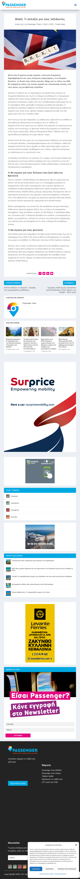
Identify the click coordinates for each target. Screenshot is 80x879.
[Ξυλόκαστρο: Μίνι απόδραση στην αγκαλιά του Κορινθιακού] (8, 561)
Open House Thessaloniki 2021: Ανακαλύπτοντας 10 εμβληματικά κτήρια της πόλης (66, 343)
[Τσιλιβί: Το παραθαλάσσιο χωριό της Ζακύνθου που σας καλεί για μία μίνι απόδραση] (8, 577)
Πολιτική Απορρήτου (60, 874)
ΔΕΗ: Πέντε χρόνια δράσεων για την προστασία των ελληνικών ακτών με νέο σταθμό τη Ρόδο (42, 569)
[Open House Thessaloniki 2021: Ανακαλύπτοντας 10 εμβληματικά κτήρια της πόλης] (66, 331)
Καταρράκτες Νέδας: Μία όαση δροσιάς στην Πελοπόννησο (32, 584)
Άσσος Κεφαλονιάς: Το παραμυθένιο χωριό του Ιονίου (31, 592)
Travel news (60, 24)
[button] (76, 845)
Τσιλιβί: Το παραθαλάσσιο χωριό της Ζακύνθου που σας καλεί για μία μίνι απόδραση (42, 576)
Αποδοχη (36, 869)
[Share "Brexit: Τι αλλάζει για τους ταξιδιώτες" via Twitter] (44, 273)
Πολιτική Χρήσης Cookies (47, 874)
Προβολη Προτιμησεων (67, 869)
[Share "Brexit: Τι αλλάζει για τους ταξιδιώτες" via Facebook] (40, 273)
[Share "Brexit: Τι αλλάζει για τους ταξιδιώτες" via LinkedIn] (48, 273)
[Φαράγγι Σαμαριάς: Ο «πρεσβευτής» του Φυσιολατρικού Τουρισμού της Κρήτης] (14, 331)
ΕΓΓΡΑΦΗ (18, 735)
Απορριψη (49, 869)
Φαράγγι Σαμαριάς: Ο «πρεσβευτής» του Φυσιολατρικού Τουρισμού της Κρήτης (13, 343)
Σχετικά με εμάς (18, 783)
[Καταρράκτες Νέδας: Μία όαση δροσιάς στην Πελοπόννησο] (8, 585)
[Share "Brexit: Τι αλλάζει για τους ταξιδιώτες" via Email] (52, 273)
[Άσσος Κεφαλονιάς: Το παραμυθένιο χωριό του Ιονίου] (8, 593)
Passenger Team (34, 24)
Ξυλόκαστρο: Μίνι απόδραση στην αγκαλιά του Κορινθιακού (33, 561)
